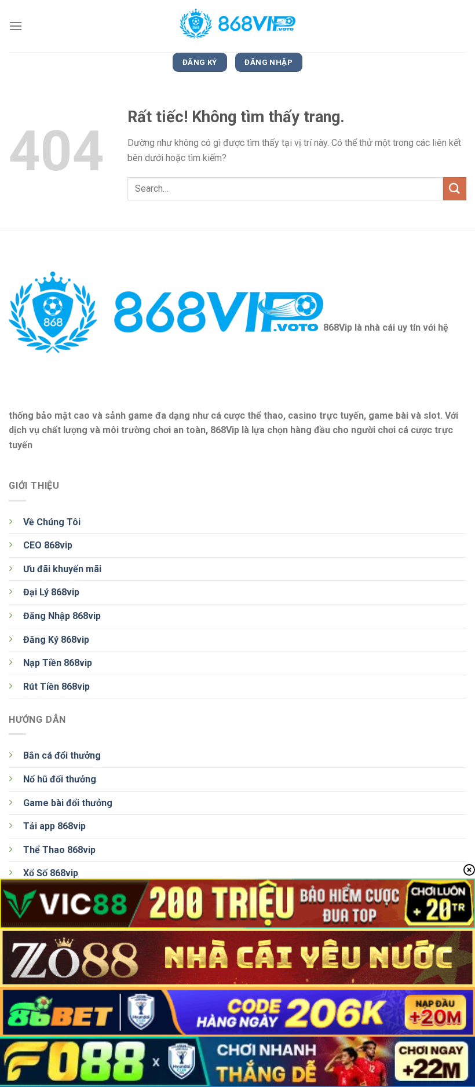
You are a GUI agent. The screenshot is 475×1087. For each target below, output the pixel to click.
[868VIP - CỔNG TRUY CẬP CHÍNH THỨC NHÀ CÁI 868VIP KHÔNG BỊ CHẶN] (237, 26)
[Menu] (16, 26)
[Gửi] (454, 188)
